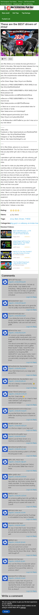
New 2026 (5, 13)
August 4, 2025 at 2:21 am (16, 578)
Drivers (21, 219)
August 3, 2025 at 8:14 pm (17, 282)
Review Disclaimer (6, 4)
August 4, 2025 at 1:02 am (16, 512)
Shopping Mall (17, 4)
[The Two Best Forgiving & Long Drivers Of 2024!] (6, 265)
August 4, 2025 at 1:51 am (16, 561)
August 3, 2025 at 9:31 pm (17, 332)
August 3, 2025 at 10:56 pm (17, 425)
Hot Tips (16, 13)
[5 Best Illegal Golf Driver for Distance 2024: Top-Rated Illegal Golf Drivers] (6, 244)
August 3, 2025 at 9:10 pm (17, 316)
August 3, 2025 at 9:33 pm (17, 368)
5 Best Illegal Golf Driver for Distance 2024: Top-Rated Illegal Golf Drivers (21, 242)
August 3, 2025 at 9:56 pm (17, 381)
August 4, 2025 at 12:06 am (17, 476)
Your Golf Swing (28, 4)
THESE (27, 219)
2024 (12, 219)
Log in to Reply (31, 297)
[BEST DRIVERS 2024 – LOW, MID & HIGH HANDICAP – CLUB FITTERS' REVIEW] (6, 234)
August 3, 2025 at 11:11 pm (17, 436)
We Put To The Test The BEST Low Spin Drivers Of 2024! (22, 252)
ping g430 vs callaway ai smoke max (24, 223)
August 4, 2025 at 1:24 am (16, 525)
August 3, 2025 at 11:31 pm (17, 449)
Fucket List (6, 19)
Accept (6, 611)
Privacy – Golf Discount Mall (26, 1)
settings (23, 608)
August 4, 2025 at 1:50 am (16, 542)
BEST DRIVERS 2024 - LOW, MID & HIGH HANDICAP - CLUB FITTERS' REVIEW (22, 232)
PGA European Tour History (9, 1)
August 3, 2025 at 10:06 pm (17, 394)
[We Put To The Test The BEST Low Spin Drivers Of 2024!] (6, 255)
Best (16, 219)
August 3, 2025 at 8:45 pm (17, 303)
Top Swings (26, 13)
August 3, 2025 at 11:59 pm (17, 462)
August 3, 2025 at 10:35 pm (17, 411)
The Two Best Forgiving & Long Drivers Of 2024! (21, 262)
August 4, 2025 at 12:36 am (17, 495)
